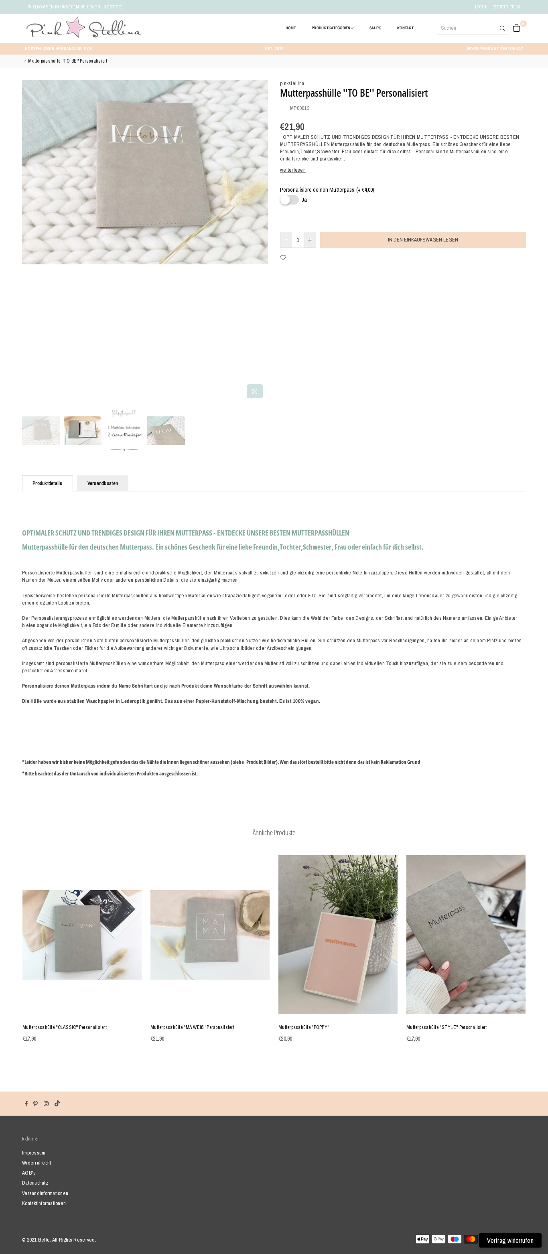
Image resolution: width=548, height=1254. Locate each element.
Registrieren (506, 7)
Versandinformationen (45, 1193)
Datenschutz (35, 1182)
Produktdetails (47, 483)
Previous (29, 241)
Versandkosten (102, 483)
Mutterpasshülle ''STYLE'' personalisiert (446, 1027)
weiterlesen (293, 169)
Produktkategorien (331, 27)
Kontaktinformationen (44, 1203)
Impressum (33, 1152)
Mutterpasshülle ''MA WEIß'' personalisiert (192, 1027)
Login (480, 7)
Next (261, 241)
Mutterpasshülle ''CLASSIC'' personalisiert (64, 1027)
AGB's (29, 1172)
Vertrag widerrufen (510, 1240)
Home (291, 27)
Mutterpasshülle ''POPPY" (303, 1027)
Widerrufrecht (36, 1162)
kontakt (405, 27)
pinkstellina (292, 83)
